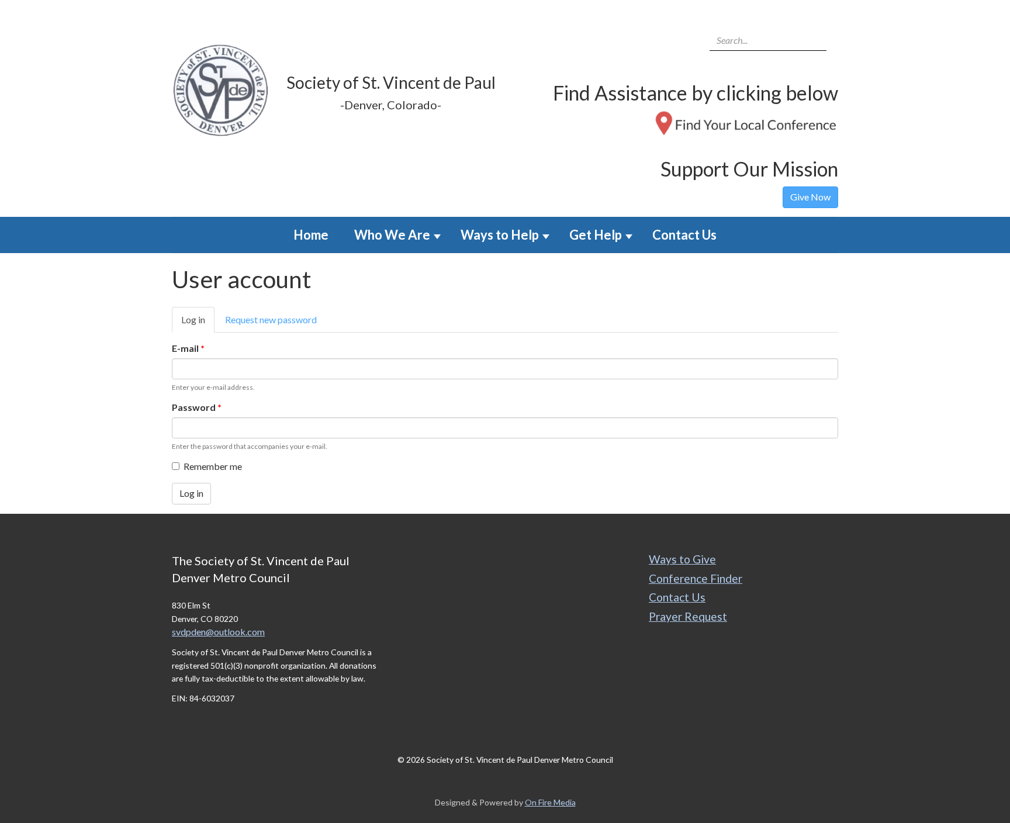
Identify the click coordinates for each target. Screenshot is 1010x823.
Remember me (213, 466)
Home (310, 235)
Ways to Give (682, 559)
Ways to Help (500, 235)
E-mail (188, 348)
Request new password (271, 319)
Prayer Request (688, 616)
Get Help (595, 235)
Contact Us (684, 235)
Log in (198, 323)
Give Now (810, 196)
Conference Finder (695, 578)
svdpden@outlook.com (218, 631)
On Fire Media (550, 802)
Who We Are (392, 235)
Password (197, 407)
